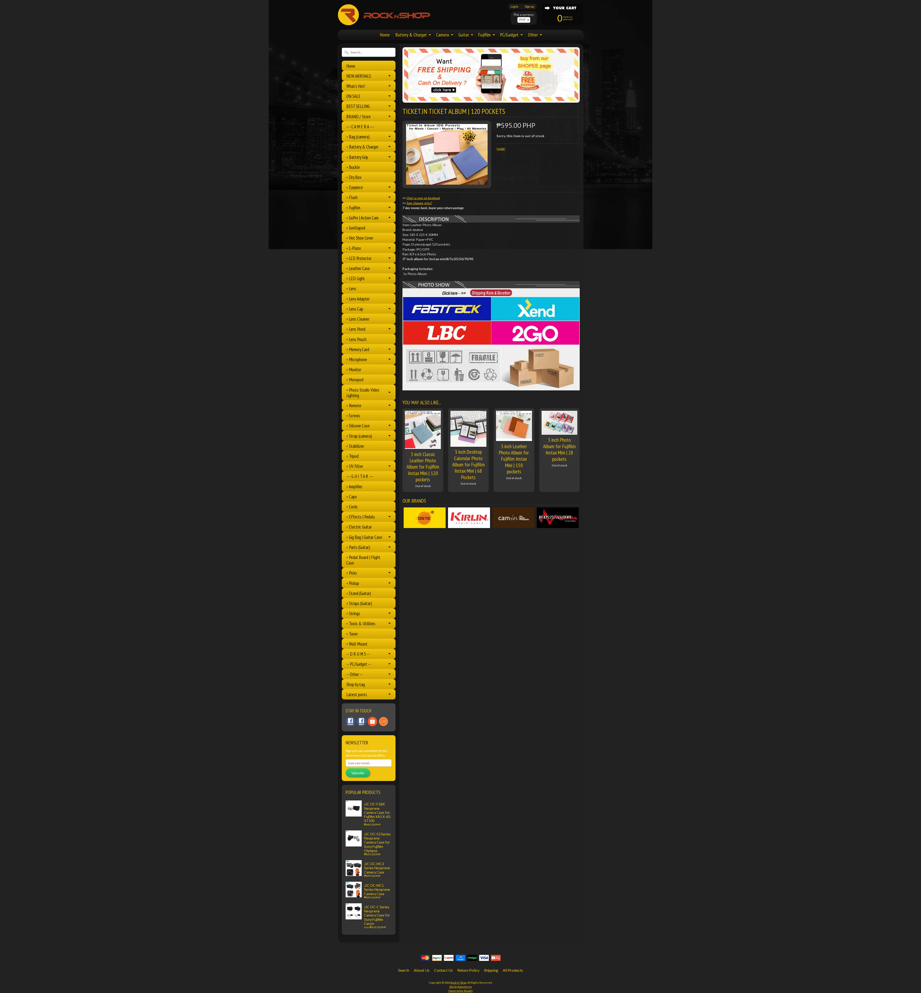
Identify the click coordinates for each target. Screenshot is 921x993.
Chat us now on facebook (423, 198)
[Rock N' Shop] (384, 22)
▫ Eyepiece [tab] (354, 187)
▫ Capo (351, 496)
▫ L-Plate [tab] (353, 248)
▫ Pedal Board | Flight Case (363, 559)
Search (403, 970)
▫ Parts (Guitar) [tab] (358, 547)
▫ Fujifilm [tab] (353, 208)
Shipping (491, 970)
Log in (514, 6)
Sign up (529, 6)
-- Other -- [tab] (354, 674)
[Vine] (383, 721)
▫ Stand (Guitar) (358, 593)
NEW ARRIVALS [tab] (358, 76)
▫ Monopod (354, 379)
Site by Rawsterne (460, 986)
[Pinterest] (350, 721)
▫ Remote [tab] (353, 405)
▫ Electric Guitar (359, 526)
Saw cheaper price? (419, 203)
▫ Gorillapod (355, 227)
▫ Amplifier (354, 486)
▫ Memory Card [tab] (357, 349)
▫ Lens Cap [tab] (354, 309)
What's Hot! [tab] (355, 86)
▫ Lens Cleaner (357, 319)
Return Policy (468, 970)
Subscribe (357, 772)
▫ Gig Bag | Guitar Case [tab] (364, 537)
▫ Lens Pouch (356, 339)
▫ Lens (351, 288)
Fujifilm (484, 35)
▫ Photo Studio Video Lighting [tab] (362, 392)
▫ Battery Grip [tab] (357, 157)
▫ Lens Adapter (358, 298)
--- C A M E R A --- (360, 126)
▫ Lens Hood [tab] (355, 329)
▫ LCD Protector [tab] (359, 258)
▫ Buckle (353, 167)
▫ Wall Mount (356, 643)
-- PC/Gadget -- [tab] (358, 664)
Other (533, 35)
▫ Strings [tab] (353, 613)
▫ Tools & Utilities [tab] (360, 623)
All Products (513, 970)
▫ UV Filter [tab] (354, 466)
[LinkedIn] (372, 721)
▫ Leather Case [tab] (358, 268)
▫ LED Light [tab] (355, 278)
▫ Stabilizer (355, 446)
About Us (422, 970)
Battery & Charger (411, 35)
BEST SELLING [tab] (358, 106)
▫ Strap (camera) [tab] (359, 436)
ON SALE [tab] (353, 96)
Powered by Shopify (461, 990)
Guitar (463, 35)
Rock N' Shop (458, 982)
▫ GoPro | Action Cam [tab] (362, 218)
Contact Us (443, 970)
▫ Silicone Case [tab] (358, 426)
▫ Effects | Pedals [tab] (360, 517)
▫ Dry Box (353, 177)
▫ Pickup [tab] (352, 583)
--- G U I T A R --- (359, 476)
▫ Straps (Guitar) (359, 603)
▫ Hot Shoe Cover (359, 238)
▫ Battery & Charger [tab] (362, 147)
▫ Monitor (353, 369)
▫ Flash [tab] (352, 197)
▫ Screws (353, 415)
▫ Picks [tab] (351, 573)
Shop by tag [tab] (355, 684)
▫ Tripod (352, 456)
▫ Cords (352, 506)
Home (385, 35)
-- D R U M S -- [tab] (358, 654)
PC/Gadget (509, 35)
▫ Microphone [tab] (356, 359)
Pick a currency (524, 15)
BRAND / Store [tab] (358, 116)
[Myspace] (361, 721)
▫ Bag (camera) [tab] (358, 137)
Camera (442, 35)
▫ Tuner (352, 633)
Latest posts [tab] (356, 694)
